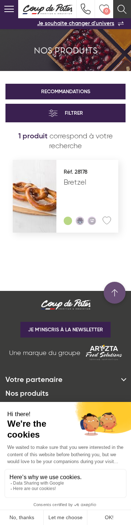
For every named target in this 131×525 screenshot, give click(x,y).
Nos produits (26, 394)
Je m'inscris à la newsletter (65, 329)
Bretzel (75, 182)
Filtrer (74, 113)
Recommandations (65, 91)
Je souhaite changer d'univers (75, 23)
